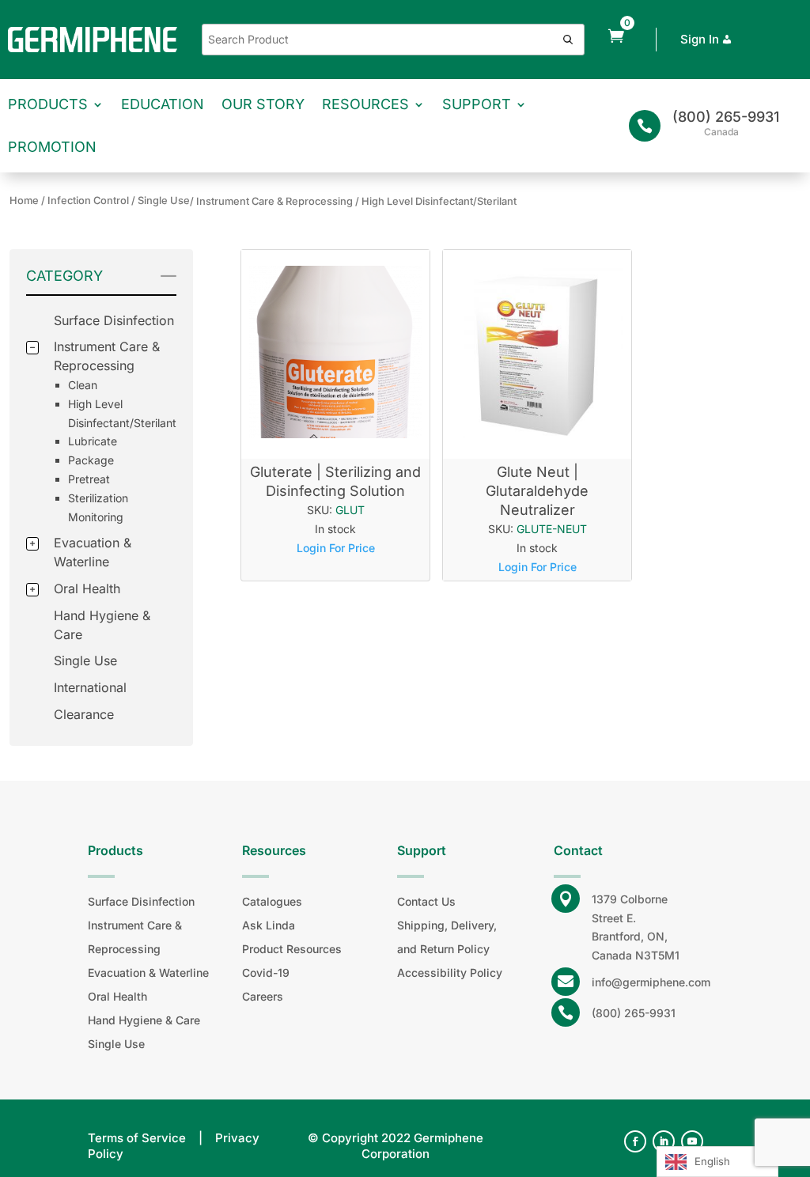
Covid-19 (266, 972)
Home (24, 200)
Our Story (263, 104)
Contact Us (426, 901)
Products (48, 104)
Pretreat (89, 479)
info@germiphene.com (651, 982)
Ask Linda (268, 925)
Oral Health (87, 588)
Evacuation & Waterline (148, 972)
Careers (262, 996)
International (90, 687)
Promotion (52, 146)
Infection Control (88, 200)
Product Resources (292, 949)
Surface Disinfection (114, 320)
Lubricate (92, 441)
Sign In (699, 39)
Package (91, 460)
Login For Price (336, 547)
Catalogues (272, 901)
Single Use (85, 660)
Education (162, 104)
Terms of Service (137, 1137)
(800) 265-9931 (725, 116)
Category (64, 275)
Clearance (84, 714)
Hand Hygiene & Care (144, 1020)
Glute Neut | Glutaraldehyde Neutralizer (537, 491)
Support (476, 104)
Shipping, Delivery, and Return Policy (447, 937)
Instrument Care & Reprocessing (135, 937)
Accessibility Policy (449, 972)
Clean (82, 385)
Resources (365, 104)
